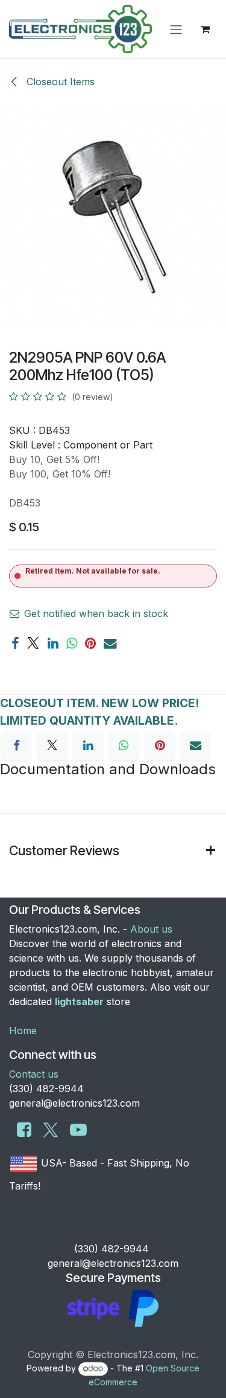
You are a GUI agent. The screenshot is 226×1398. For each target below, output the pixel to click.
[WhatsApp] (71, 643)
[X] (33, 643)
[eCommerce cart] (205, 29)
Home (23, 1030)
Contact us (33, 1074)
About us (151, 929)
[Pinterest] (90, 643)
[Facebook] (15, 643)
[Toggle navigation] (176, 29)
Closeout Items (59, 82)
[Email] (110, 643)
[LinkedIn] (53, 643)
